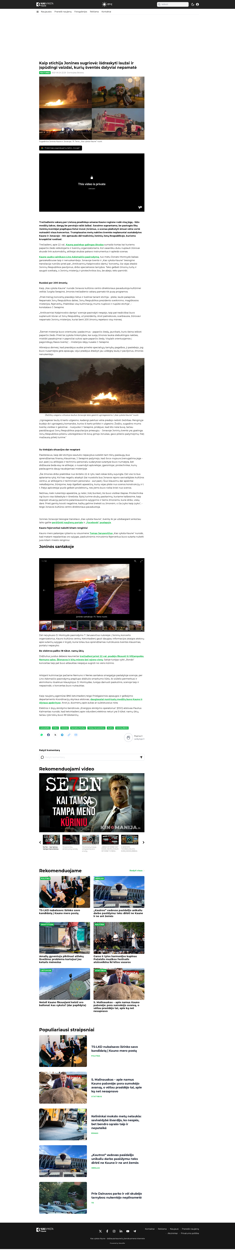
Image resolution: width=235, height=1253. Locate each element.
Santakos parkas (78, 728)
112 (92, 1203)
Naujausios (46, 12)
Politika (45, 878)
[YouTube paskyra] (127, 1231)
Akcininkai (172, 1233)
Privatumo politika (190, 1233)
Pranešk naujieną (62, 12)
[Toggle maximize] (141, 561)
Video (55, 728)
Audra (110, 728)
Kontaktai (106, 12)
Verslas (99, 878)
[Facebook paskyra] (107, 1231)
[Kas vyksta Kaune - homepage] (47, 4)
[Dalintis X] (55, 734)
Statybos (100, 970)
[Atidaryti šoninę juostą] (37, 11)
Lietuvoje (46, 970)
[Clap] (128, 737)
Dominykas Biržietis (75, 73)
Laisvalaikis (45, 728)
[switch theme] (192, 4)
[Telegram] (62, 734)
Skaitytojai (47, 924)
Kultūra (99, 924)
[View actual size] (135, 561)
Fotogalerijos (80, 12)
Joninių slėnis (122, 728)
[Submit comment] (141, 757)
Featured (45, 73)
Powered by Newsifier (117, 1243)
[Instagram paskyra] (114, 1231)
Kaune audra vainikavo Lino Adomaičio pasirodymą (69, 257)
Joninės (64, 728)
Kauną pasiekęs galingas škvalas (85, 244)
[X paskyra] (100, 1231)
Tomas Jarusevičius (101, 533)
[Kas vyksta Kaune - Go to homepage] (47, 1230)
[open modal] (197, 4)
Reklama (94, 12)
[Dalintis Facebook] (48, 734)
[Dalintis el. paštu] (75, 734)
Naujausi (174, 1229)
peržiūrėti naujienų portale (67, 522)
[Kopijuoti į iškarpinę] (69, 734)
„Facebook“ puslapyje (98, 522)
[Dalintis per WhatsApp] (41, 734)
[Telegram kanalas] (134, 1231)
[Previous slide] (44, 590)
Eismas (94, 1133)
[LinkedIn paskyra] (120, 1231)
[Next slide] (139, 590)
